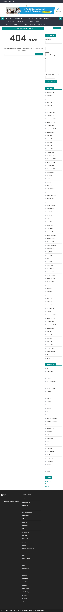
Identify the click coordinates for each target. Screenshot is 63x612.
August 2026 (50, 92)
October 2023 (50, 202)
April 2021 (49, 301)
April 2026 (49, 105)
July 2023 (49, 212)
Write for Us (41, 24)
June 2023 (49, 215)
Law (48, 425)
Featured (49, 395)
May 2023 (49, 218)
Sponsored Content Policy (13, 24)
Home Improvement (52, 418)
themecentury (41, 610)
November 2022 (51, 238)
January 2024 (50, 192)
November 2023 (51, 198)
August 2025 (50, 132)
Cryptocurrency (51, 381)
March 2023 (50, 225)
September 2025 (51, 129)
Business (49, 375)
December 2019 (51, 351)
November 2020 (51, 318)
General (49, 408)
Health (48, 415)
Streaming (50, 458)
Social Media (50, 451)
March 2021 (50, 305)
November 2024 (51, 162)
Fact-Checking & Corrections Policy (16, 21)
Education (49, 385)
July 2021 (49, 291)
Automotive (50, 372)
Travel (48, 468)
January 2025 (50, 155)
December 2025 (51, 119)
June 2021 (49, 295)
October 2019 (50, 358)
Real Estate (50, 438)
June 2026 (49, 99)
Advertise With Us (18, 18)
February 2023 (50, 228)
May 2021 (49, 298)
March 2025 (50, 149)
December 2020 (51, 315)
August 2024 (50, 172)
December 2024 (51, 159)
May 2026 (49, 102)
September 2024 (51, 169)
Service (49, 445)
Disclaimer (39, 18)
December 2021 (51, 275)
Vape (48, 471)
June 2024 (50, 175)
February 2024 (51, 189)
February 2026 (51, 112)
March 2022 (50, 265)
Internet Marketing (52, 421)
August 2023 (50, 208)
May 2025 (49, 142)
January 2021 (50, 311)
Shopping (49, 448)
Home (31, 21)
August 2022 (50, 248)
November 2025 (51, 122)
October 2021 (50, 282)
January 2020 (50, 348)
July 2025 (49, 135)
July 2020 (49, 331)
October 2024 (50, 165)
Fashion (49, 391)
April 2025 (49, 145)
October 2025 (50, 125)
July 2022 (49, 252)
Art (47, 368)
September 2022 (51, 245)
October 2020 (50, 321)
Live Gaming (50, 428)
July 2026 (49, 95)
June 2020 (49, 335)
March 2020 (50, 345)
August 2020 (50, 328)
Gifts (48, 411)
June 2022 (49, 255)
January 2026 (50, 115)
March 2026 (50, 109)
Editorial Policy (48, 18)
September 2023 (51, 205)
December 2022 (51, 235)
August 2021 (50, 288)
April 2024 (49, 182)
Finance (49, 398)
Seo (48, 441)
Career (49, 378)
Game (48, 405)
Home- (37, 21)
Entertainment (51, 388)
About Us (8, 18)
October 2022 (50, 242)
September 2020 (51, 325)
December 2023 (51, 195)
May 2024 (49, 179)
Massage (49, 431)
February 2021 (50, 308)
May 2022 (49, 258)
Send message (51, 81)
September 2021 (51, 285)
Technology (50, 461)
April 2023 (49, 222)
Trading (49, 465)
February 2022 (50, 268)
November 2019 (51, 355)
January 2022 (50, 272)
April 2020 (49, 341)
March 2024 (50, 185)
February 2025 (50, 152)
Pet (48, 435)
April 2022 (49, 262)
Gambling (49, 401)
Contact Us (29, 18)
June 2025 (49, 139)
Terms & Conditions (29, 24)
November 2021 (51, 278)
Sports (48, 455)
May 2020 (49, 338)
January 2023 (50, 232)
